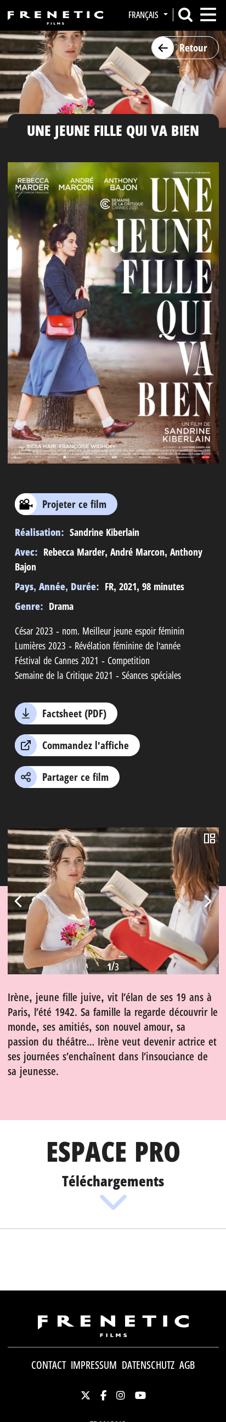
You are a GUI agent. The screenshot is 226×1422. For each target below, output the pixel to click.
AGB (187, 1365)
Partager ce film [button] (75, 777)
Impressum (94, 1365)
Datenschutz (148, 1365)
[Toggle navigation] (208, 14)
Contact (48, 1365)
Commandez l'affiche (85, 745)
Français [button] (144, 15)
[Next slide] (207, 900)
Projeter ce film (74, 504)
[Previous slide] (19, 900)
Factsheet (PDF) (74, 713)
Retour (193, 48)
